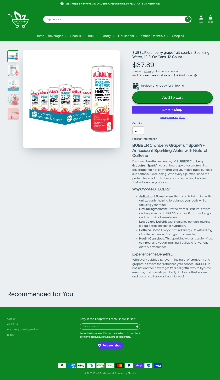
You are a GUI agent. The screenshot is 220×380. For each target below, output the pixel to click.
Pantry (106, 36)
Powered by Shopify (125, 373)
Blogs (10, 334)
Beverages (55, 36)
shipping (148, 71)
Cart (210, 19)
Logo (19, 19)
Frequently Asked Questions (23, 329)
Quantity (137, 123)
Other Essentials (153, 36)
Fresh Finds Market (103, 373)
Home (40, 36)
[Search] (188, 19)
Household (126, 36)
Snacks (75, 36)
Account (201, 19)
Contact (11, 318)
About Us (12, 324)
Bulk (91, 36)
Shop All (178, 36)
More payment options (172, 117)
